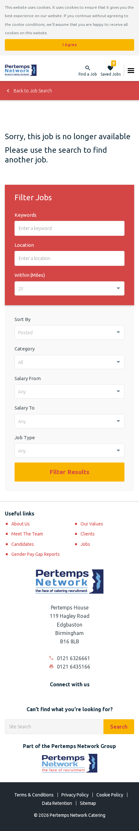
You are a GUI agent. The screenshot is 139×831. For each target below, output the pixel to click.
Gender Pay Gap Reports (35, 554)
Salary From (28, 378)
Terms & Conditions (34, 794)
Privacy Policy (75, 794)
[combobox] (69, 288)
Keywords (26, 215)
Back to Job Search (32, 90)
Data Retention (57, 803)
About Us (20, 523)
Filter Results (69, 471)
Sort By (22, 319)
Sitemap (88, 803)
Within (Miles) (30, 275)
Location (24, 245)
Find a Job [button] (88, 74)
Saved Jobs (111, 70)
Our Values (91, 523)
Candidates (22, 544)
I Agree (69, 45)
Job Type (25, 437)
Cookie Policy (109, 794)
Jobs (85, 544)
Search (118, 727)
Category (25, 348)
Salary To (25, 407)
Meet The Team (27, 533)
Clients (87, 533)
